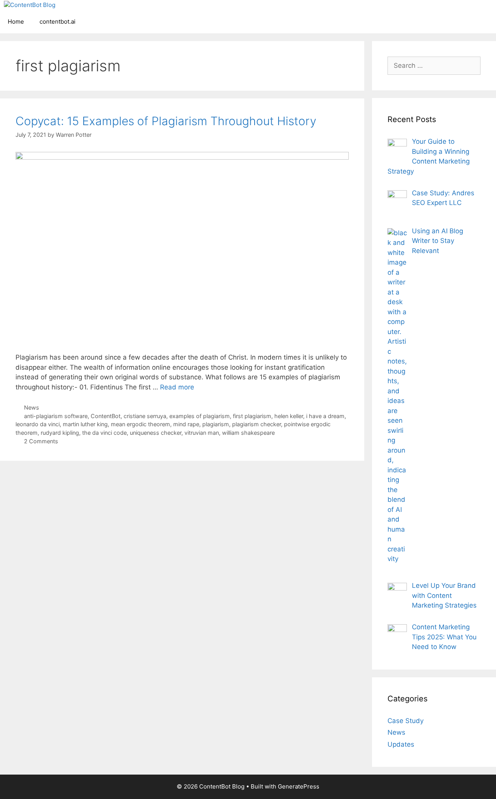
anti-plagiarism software (56, 416)
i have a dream (325, 416)
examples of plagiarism (199, 416)
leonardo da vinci (38, 424)
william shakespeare (248, 432)
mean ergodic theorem (140, 424)
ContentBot (106, 416)
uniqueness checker (155, 432)
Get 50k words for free (338, 13)
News (31, 407)
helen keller (288, 416)
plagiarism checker (256, 424)
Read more (177, 387)
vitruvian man (201, 432)
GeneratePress (298, 786)
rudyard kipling (60, 432)
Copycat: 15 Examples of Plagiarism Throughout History (166, 121)
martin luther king (85, 424)
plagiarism (215, 424)
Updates (401, 744)
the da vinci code (104, 432)
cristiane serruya (145, 416)
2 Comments (41, 441)
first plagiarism (252, 416)
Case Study (406, 721)
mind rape (186, 424)
